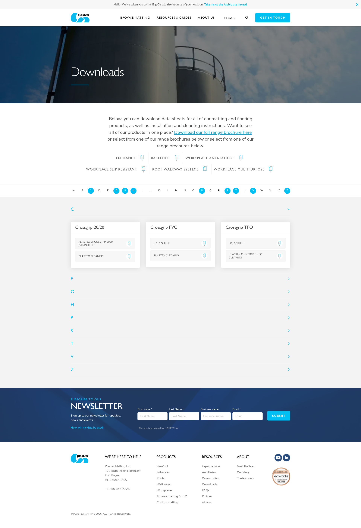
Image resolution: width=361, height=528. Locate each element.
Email (236, 409)
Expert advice (211, 466)
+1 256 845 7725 (117, 489)
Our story (243, 472)
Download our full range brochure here (213, 132)
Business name (209, 409)
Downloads (209, 484)
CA (230, 18)
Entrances (163, 472)
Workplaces (165, 490)
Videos (206, 502)
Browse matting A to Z (172, 496)
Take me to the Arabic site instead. (225, 4)
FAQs (205, 490)
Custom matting (167, 502)
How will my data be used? (87, 427)
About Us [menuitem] (206, 17)
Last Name (176, 409)
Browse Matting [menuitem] (135, 17)
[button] (357, 4)
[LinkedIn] (286, 457)
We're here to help (123, 457)
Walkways (164, 484)
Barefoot (162, 466)
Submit (279, 416)
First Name (144, 409)
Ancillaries (209, 472)
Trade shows (245, 478)
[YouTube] (278, 457)
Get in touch (273, 18)
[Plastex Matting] (80, 17)
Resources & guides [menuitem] (174, 17)
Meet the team (246, 466)
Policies (207, 496)
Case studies (210, 478)
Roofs (161, 478)
